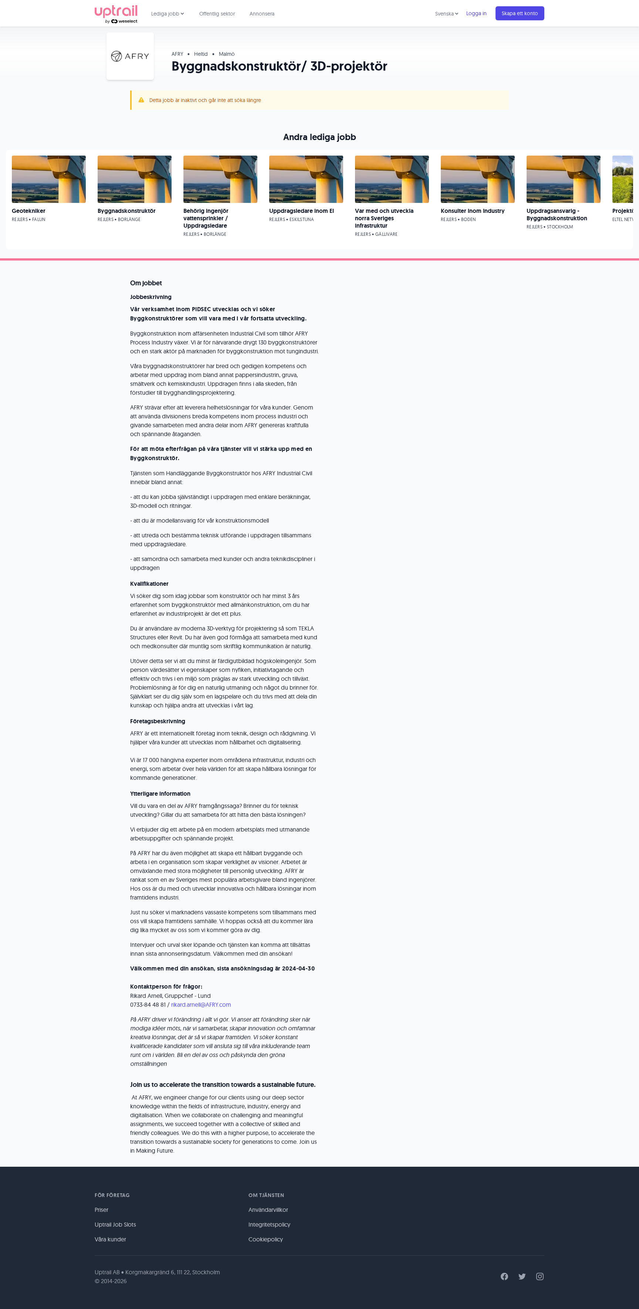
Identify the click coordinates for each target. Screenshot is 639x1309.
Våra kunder (110, 1239)
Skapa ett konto (520, 13)
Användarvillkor (268, 1209)
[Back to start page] (116, 13)
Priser (101, 1209)
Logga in (476, 13)
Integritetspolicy (269, 1224)
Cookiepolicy (265, 1239)
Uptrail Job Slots (115, 1224)
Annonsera (262, 13)
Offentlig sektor (217, 13)
